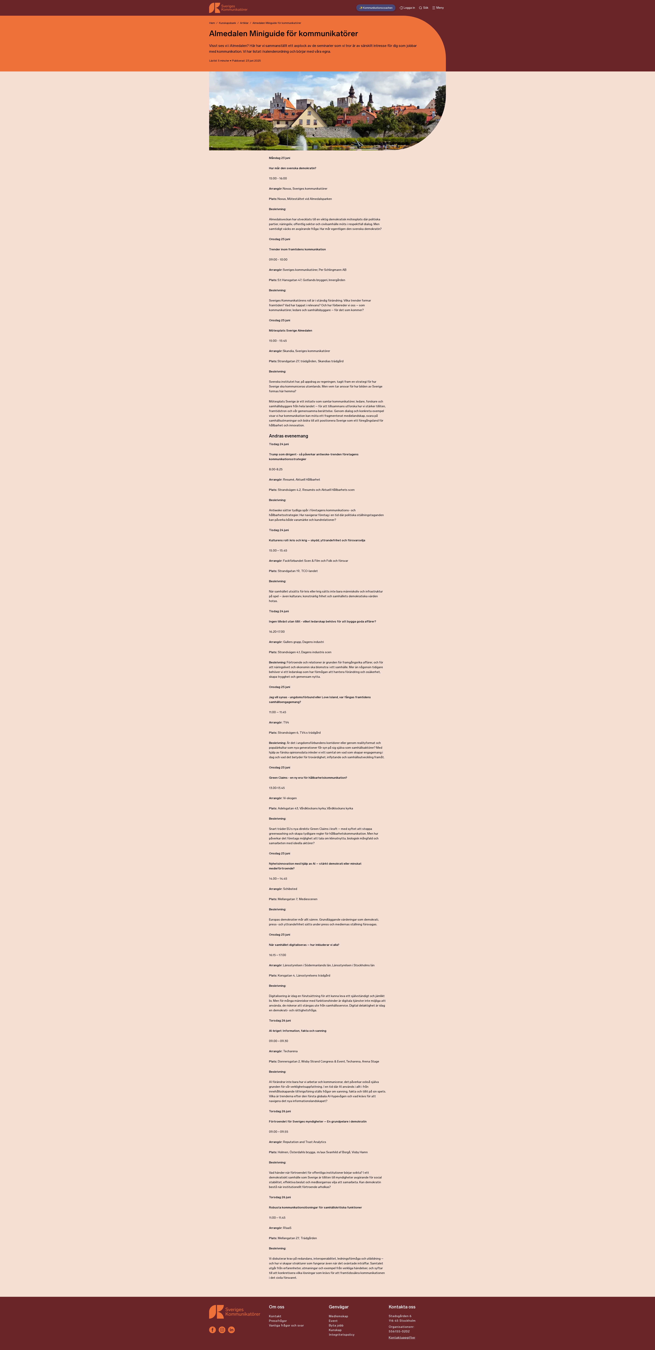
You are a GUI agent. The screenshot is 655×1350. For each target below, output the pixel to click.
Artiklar (244, 23)
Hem (212, 23)
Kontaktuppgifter (402, 1337)
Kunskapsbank (227, 23)
